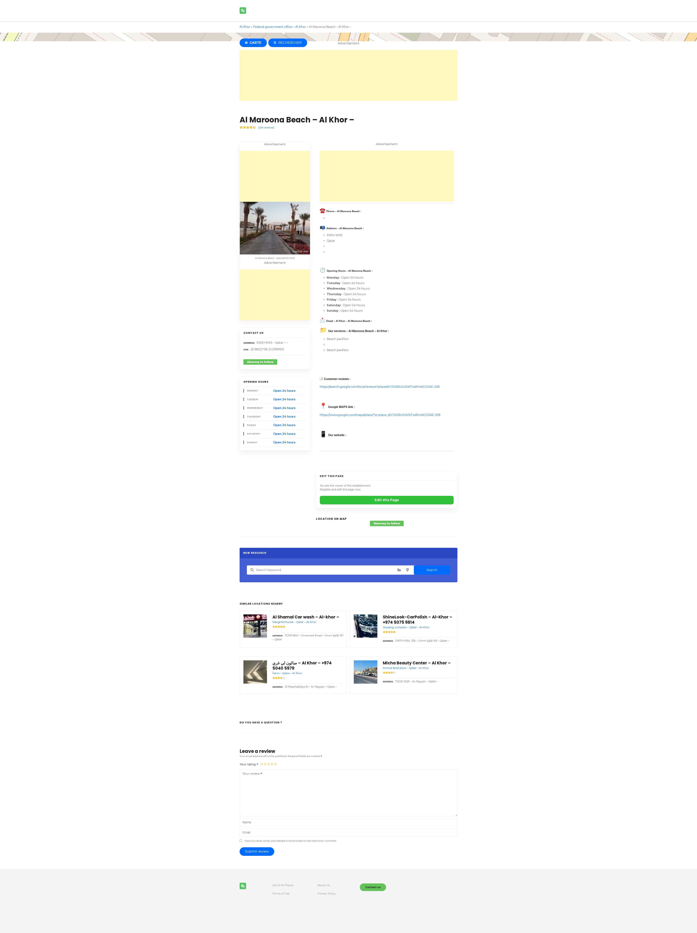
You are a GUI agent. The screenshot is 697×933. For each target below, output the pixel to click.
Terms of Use (281, 893)
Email (246, 832)
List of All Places (282, 885)
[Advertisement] (348, 75)
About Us (323, 885)
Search (432, 570)
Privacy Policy (326, 893)
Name (246, 822)
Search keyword (252, 570)
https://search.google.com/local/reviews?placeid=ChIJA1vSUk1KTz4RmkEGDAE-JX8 (380, 386)
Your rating (248, 764)
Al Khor (245, 27)
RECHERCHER (289, 43)
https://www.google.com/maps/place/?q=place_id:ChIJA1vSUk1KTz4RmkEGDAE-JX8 (380, 415)
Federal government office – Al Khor (279, 27)
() (266, 127)
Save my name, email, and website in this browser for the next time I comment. (290, 840)
